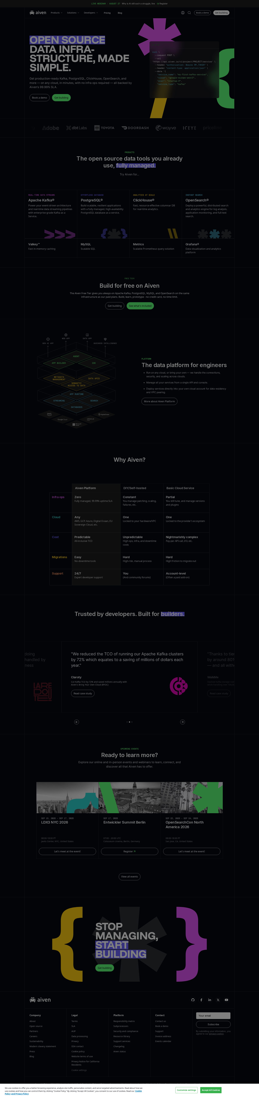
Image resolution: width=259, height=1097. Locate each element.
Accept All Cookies (211, 1090)
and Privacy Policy (20, 1094)
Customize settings (186, 1090)
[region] (129, 1090)
